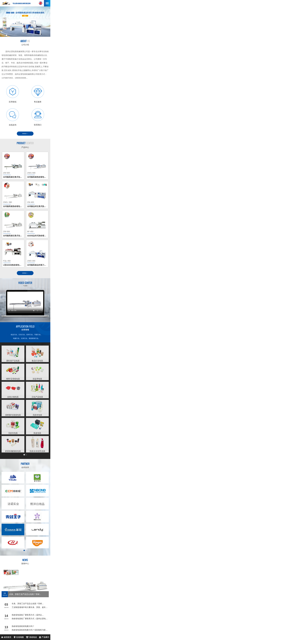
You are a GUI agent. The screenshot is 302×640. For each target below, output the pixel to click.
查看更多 (25, 133)
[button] (2, 35)
